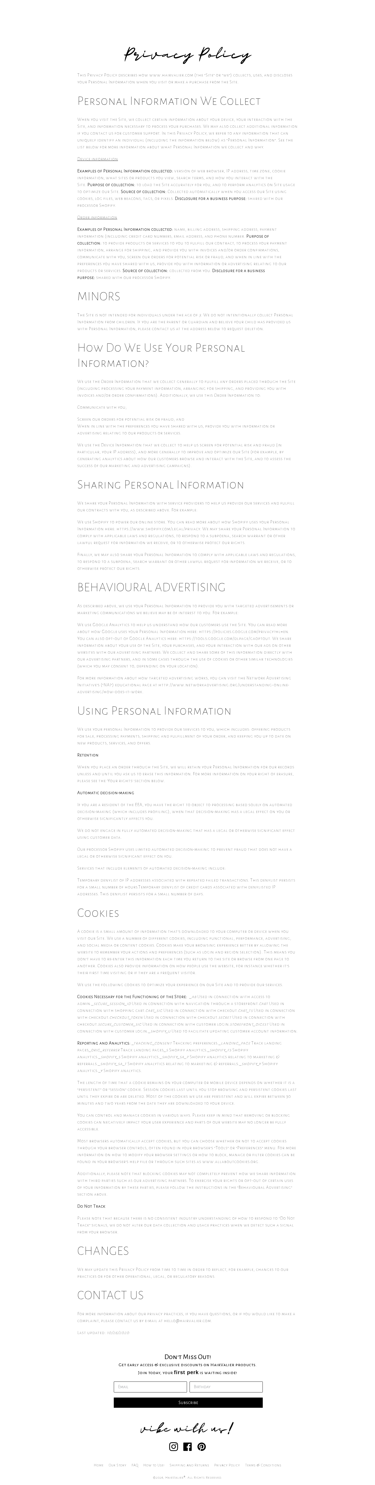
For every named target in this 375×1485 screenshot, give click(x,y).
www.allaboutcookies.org (230, 1161)
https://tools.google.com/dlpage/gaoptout (224, 638)
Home (99, 1465)
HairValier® (175, 1477)
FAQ (135, 1465)
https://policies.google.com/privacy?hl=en (243, 631)
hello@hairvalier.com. (188, 1321)
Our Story (118, 1465)
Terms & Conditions (263, 1465)
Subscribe (188, 1402)
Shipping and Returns (189, 1465)
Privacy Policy (227, 1465)
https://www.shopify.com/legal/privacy (158, 529)
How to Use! (154, 1465)
